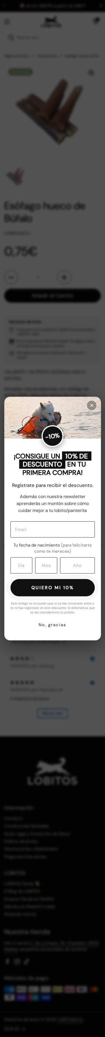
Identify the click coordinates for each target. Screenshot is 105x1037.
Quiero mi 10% (52, 587)
